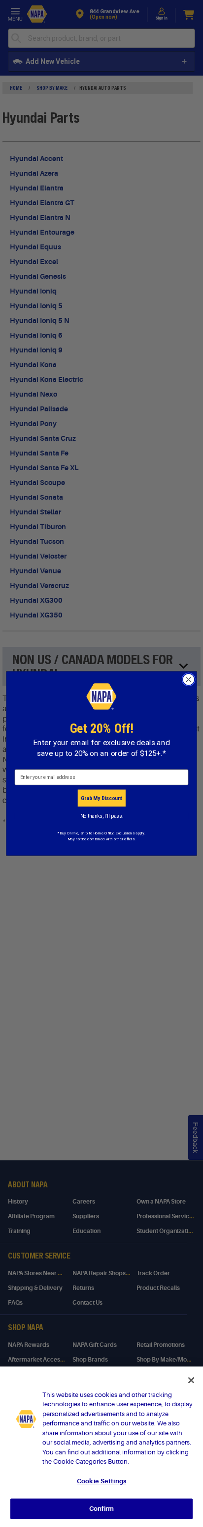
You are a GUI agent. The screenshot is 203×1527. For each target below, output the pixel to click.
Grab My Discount (101, 798)
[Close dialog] (188, 679)
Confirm (101, 1508)
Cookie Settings (101, 1481)
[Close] (191, 1380)
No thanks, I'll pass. (101, 816)
